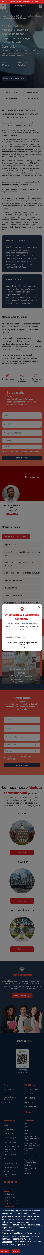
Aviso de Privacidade (13, 1233)
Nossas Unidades (32, 1)
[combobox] (6, 637)
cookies (14, 1211)
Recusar (4, 1251)
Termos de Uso (33, 1233)
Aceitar (15, 1251)
